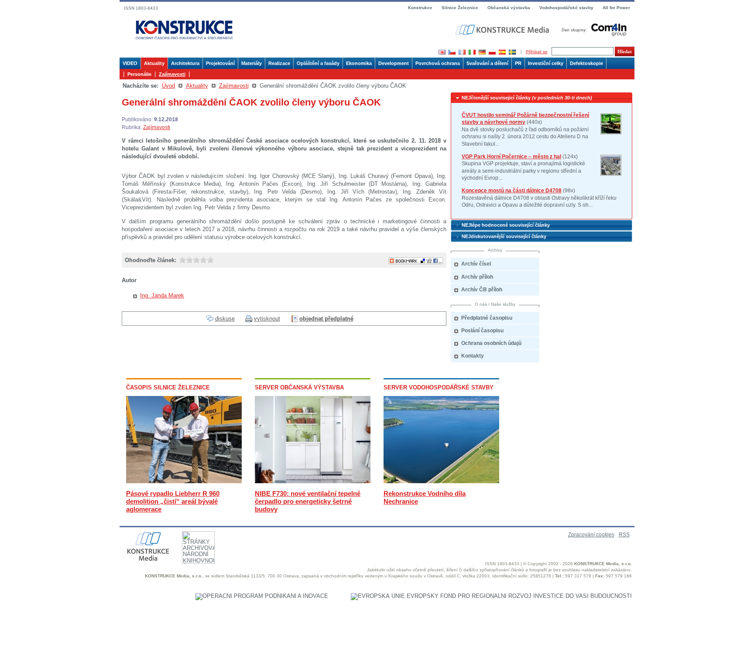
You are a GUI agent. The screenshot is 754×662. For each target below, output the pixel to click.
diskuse (225, 318)
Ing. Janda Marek (162, 295)
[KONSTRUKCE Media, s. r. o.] (503, 30)
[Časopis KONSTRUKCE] (184, 30)
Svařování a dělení (487, 63)
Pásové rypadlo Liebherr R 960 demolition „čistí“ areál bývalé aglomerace (172, 501)
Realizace (279, 63)
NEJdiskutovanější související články (504, 236)
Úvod (168, 85)
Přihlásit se (537, 51)
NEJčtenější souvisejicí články (527, 97)
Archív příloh (477, 277)
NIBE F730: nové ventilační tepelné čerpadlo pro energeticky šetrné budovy (307, 501)
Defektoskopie (586, 63)
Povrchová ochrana (437, 63)
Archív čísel (476, 264)
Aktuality (154, 63)
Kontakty (472, 356)
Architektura (185, 63)
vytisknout (267, 318)
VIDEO (130, 63)
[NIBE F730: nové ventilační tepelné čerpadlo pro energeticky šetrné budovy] (312, 481)
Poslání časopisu (482, 331)
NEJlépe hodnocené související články (506, 225)
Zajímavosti (172, 74)
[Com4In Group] (592, 29)
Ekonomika (359, 63)
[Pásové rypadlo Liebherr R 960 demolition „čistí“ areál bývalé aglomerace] (184, 481)
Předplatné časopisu (486, 318)
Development (393, 63)
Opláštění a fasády (318, 63)
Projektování (220, 63)
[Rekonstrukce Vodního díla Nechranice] (441, 481)
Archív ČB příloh (481, 290)
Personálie (139, 74)
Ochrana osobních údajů (491, 343)
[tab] (541, 97)
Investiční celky (545, 63)
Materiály (251, 63)
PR (518, 63)
